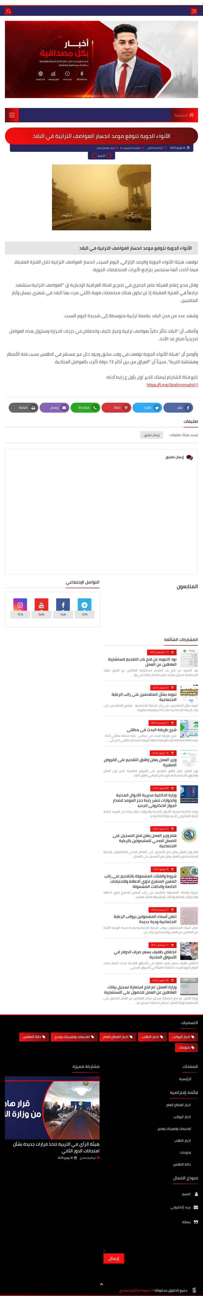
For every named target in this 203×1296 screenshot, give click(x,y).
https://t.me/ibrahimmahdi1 (172, 385)
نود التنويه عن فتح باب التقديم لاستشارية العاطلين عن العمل (142, 661)
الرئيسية (181, 115)
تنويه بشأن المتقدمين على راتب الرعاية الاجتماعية (144, 696)
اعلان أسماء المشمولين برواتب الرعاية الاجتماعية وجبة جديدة (145, 919)
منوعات (184, 1047)
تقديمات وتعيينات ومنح (72, 1036)
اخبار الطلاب (150, 1036)
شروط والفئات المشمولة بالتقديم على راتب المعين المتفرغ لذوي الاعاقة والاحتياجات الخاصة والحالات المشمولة (140, 881)
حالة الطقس (32, 1036)
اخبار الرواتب (181, 1036)
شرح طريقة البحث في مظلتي (152, 729)
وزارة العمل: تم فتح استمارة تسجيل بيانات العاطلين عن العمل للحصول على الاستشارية (140, 989)
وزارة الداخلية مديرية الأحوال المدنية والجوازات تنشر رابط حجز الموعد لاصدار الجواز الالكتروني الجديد (145, 800)
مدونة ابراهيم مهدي (134, 1290)
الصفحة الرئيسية (131, 148)
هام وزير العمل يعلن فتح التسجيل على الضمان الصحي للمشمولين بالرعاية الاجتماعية (145, 840)
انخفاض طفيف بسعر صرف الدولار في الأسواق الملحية (145, 954)
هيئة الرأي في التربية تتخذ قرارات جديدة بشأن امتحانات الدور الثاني (56, 1147)
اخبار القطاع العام (106, 148)
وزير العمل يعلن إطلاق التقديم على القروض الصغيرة (140, 762)
